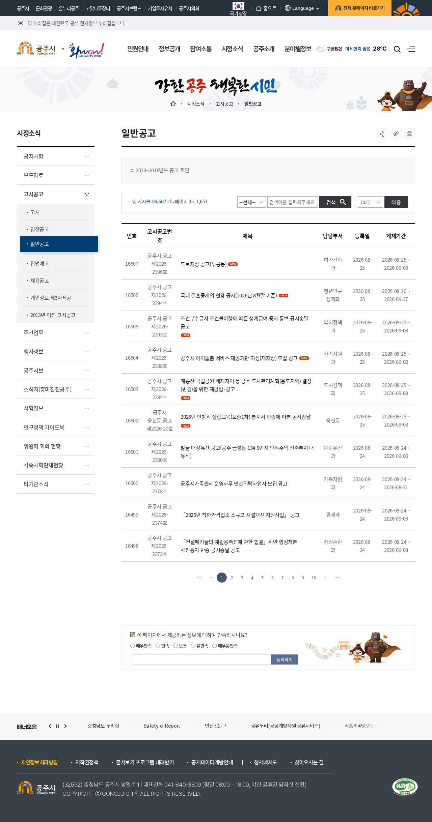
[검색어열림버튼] (397, 49)
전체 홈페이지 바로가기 (364, 8)
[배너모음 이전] (50, 726)
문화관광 (44, 8)
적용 (396, 202)
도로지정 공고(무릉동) (203, 263)
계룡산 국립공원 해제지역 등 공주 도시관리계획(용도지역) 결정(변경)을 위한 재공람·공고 (246, 384)
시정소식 (196, 103)
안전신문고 (215, 726)
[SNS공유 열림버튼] (382, 133)
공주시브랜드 (129, 8)
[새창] (86, 44)
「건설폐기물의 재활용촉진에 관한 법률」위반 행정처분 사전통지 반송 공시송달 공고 (239, 545)
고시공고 (224, 103)
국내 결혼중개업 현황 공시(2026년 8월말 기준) (229, 295)
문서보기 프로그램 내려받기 (145, 762)
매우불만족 (227, 645)
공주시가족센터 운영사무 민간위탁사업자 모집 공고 (234, 483)
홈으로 (269, 8)
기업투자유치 (160, 8)
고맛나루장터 (98, 8)
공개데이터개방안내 (212, 762)
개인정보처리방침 (39, 762)
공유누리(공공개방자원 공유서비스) (285, 726)
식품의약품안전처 (362, 726)
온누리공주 (69, 8)
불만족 (201, 645)
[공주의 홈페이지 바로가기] (63, 42)
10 (314, 577)
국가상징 (238, 13)
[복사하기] (396, 133)
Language (303, 8)
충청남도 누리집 (103, 726)
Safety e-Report (162, 726)
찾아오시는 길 (309, 762)
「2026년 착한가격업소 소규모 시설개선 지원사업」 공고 (240, 514)
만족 (164, 645)
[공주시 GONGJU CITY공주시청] (36, 48)
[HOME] (173, 103)
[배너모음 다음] (65, 726)
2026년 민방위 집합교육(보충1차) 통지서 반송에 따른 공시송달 (245, 416)
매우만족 (143, 645)
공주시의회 (189, 8)
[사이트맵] (411, 48)
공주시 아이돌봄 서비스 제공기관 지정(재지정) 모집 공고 (239, 357)
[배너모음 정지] (57, 726)
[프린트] (409, 133)
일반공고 (253, 103)
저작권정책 (86, 762)
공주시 (23, 8)
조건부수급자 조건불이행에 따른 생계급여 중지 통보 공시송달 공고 (244, 322)
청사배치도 (265, 762)
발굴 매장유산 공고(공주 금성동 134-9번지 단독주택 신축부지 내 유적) (247, 451)
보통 (182, 645)
